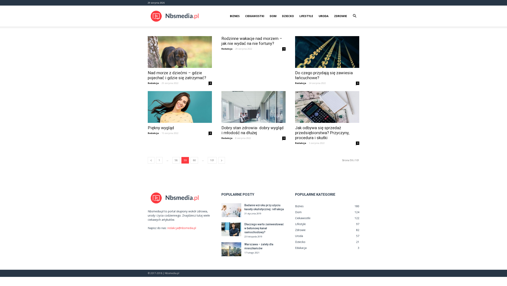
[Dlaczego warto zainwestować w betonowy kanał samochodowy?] (231, 229)
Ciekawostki (254, 16)
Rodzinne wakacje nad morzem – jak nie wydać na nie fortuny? (251, 41)
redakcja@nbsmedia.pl (181, 228)
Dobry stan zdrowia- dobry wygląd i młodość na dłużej (252, 130)
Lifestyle (306, 16)
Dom (273, 16)
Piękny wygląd (161, 127)
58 (176, 160)
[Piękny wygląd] (180, 107)
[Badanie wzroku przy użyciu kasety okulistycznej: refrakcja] (231, 210)
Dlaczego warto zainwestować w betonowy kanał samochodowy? (264, 228)
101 (212, 160)
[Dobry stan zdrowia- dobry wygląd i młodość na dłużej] (253, 107)
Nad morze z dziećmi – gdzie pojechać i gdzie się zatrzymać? (177, 75)
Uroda (324, 16)
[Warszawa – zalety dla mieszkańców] (231, 249)
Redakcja (153, 83)
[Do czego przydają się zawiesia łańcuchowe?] (327, 52)
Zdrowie (340, 16)
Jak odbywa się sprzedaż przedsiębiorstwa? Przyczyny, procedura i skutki (322, 132)
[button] (354, 16)
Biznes (235, 16)
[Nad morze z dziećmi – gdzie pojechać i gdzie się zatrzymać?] (180, 52)
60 (194, 160)
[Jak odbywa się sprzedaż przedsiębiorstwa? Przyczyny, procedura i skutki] (327, 107)
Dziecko (288, 16)
